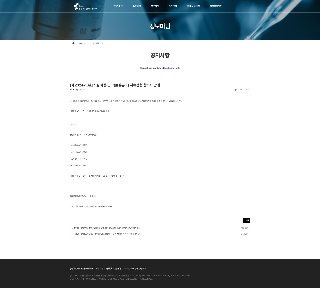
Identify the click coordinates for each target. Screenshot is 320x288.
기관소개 (118, 6)
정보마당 (155, 6)
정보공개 (173, 6)
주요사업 (136, 6)
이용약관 (99, 268)
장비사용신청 (193, 6)
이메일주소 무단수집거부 (135, 268)
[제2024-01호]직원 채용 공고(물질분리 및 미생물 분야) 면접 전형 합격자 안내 (111, 234)
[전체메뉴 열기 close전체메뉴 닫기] (242, 6)
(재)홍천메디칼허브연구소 (85, 6)
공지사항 (98, 43)
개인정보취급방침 (113, 268)
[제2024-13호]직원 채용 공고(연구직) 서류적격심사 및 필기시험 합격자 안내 (110, 228)
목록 (247, 220)
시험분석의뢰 (216, 6)
